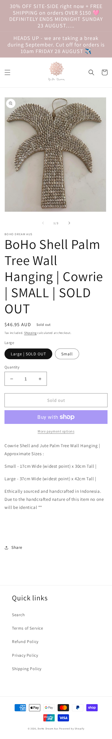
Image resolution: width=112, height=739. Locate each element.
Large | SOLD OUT (28, 354)
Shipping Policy (27, 668)
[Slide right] (69, 223)
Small (67, 354)
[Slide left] (43, 223)
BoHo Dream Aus (48, 728)
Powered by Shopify (72, 728)
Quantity (11, 367)
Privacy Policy (25, 655)
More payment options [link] (56, 431)
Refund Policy (25, 641)
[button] (7, 72)
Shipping (30, 333)
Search (18, 614)
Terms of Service (27, 628)
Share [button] (16, 547)
